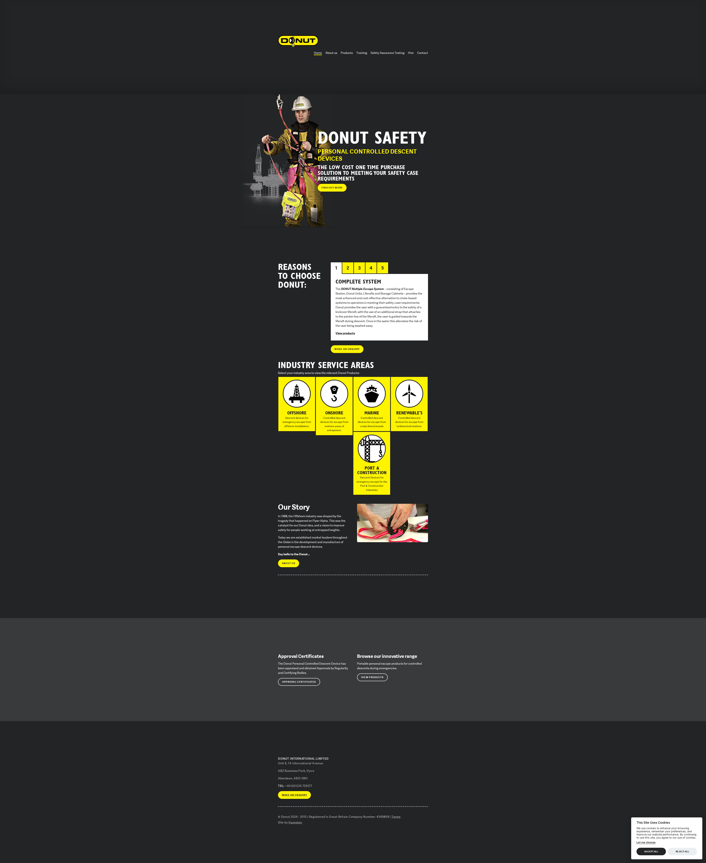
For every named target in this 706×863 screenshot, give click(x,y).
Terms (396, 817)
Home (318, 53)
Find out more (332, 187)
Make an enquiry (347, 349)
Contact (422, 53)
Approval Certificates (299, 681)
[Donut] (298, 41)
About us (331, 53)
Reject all (682, 851)
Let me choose (646, 842)
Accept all (651, 851)
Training (361, 53)
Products (347, 53)
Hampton (295, 822)
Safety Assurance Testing (387, 53)
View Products (372, 677)
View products (345, 333)
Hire (411, 53)
